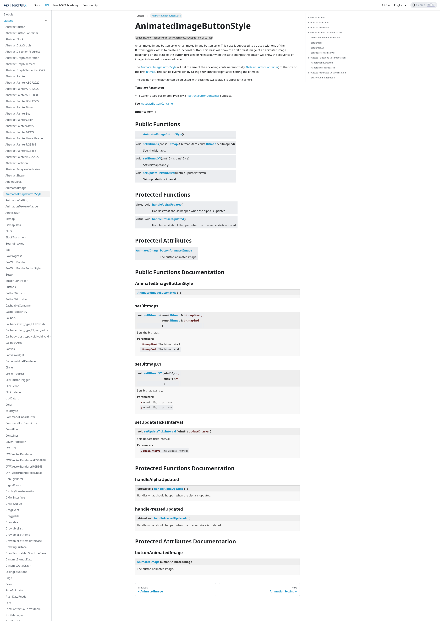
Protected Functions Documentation (327, 57)
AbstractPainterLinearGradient (26, 138)
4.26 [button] (384, 5)
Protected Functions (318, 22)
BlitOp (10, 231)
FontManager (14, 615)
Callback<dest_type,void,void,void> (28, 336)
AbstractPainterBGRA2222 (22, 101)
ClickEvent (12, 386)
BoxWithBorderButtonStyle (23, 268)
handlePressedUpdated (168, 219)
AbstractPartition (17, 163)
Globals (8, 14)
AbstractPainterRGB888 (21, 151)
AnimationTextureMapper (22, 206)
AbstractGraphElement (20, 64)
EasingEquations (16, 572)
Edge (9, 578)
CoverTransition (16, 442)
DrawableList (14, 528)
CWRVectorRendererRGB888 (24, 473)
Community (90, 5)
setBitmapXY (152, 158)
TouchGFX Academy (65, 5)
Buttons (11, 287)
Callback (11, 318)
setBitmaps (151, 144)
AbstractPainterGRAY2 (20, 126)
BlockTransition (16, 237)
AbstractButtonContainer (22, 33)
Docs (37, 5)
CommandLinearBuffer (20, 417)
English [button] (399, 5)
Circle (9, 367)
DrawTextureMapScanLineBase (26, 553)
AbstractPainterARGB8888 (22, 95)
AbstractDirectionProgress (23, 51)
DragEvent (12, 510)
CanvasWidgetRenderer (21, 361)
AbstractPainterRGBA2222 (22, 157)
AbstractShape (15, 175)
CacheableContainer (19, 305)
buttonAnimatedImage (176, 250)
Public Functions (316, 17)
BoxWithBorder (15, 262)
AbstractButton (15, 27)
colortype (12, 411)
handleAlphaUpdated (167, 204)
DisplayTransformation (20, 491)
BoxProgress (14, 256)
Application (13, 213)
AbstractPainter (16, 76)
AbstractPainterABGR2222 (22, 82)
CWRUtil (11, 448)
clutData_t (12, 398)
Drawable (12, 522)
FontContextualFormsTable (23, 609)
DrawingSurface (16, 547)
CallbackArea (14, 343)
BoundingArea (15, 243)
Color (9, 404)
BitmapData (13, 225)
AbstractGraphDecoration (22, 58)
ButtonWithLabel (16, 299)
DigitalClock (13, 485)
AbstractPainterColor (19, 120)
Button (10, 274)
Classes (8, 21)
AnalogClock (14, 182)
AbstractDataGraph (18, 45)
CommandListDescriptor (21, 423)
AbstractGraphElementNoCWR (25, 70)
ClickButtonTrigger (18, 380)
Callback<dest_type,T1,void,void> (27, 330)
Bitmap (10, 219)
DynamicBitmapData (19, 559)
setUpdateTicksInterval (159, 173)
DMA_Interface (15, 497)
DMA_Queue (14, 504)
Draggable (12, 516)
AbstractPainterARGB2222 (22, 89)
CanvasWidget (15, 355)
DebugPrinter (14, 479)
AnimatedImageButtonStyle (23, 194)
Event (9, 584)
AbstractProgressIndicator (23, 169)
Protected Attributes (318, 27)
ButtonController (17, 281)
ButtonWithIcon (16, 293)
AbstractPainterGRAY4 (20, 132)
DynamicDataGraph (18, 566)
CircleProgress (15, 374)
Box (8, 250)
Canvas (10, 349)
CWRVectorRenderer (19, 454)
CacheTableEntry (16, 312)
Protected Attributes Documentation (327, 72)
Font (8, 603)
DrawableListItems (18, 535)
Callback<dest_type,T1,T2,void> (25, 324)
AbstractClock (15, 39)
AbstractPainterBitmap (20, 107)
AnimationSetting (17, 200)
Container (12, 435)
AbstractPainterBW (18, 113)
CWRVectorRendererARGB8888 (26, 460)
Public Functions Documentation (325, 32)
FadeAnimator (15, 590)
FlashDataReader (17, 596)
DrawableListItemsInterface (24, 541)
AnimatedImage (16, 188)
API (47, 5)
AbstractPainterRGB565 (21, 144)
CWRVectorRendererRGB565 (24, 466)
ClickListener (14, 392)
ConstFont (12, 429)
